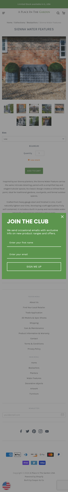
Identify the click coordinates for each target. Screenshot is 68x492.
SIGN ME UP (34, 266)
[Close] (62, 216)
